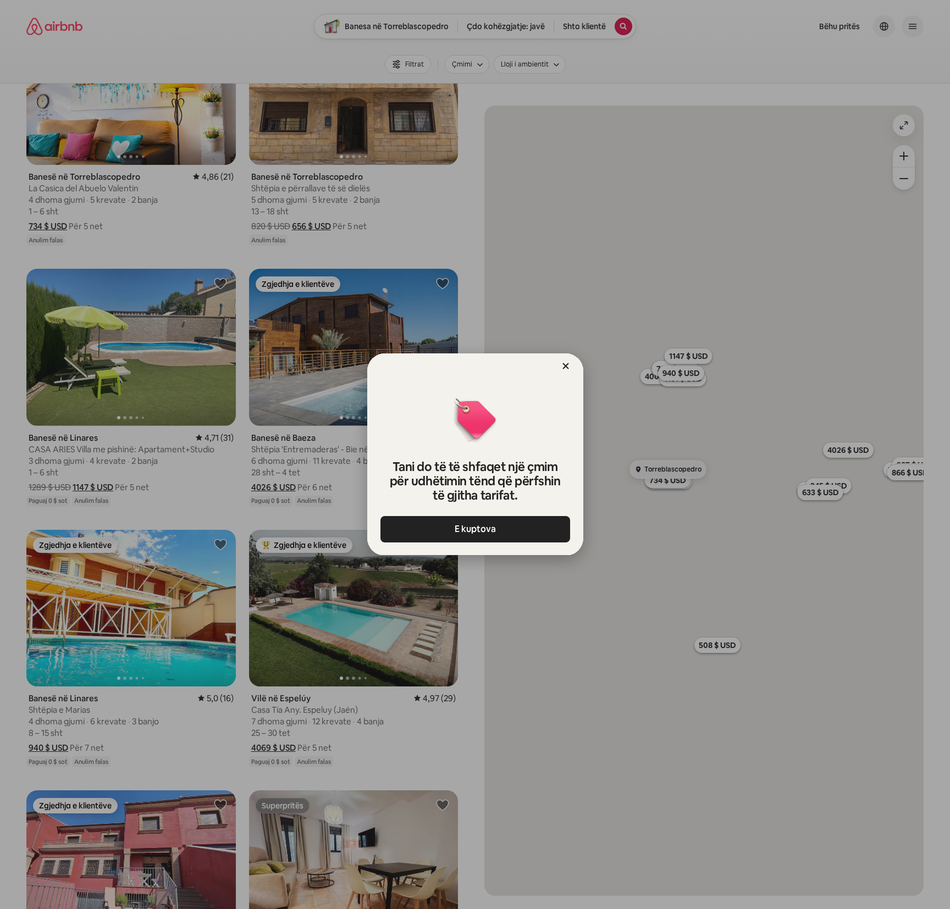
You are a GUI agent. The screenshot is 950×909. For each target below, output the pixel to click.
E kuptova (475, 529)
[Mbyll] (565, 366)
